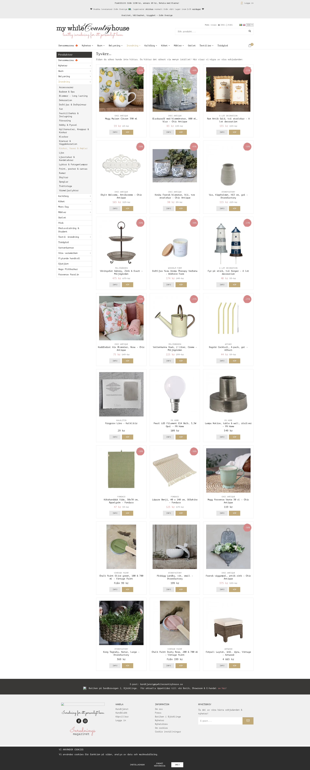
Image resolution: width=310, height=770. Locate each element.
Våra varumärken (68, 253)
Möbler (178, 45)
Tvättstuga (65, 186)
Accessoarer (66, 87)
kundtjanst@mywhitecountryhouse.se (161, 684)
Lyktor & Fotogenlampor (73, 164)
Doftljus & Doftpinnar (72, 104)
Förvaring (65, 120)
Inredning (132, 45)
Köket (164, 45)
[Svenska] (241, 25)
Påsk (60, 223)
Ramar (62, 173)
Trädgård (222, 45)
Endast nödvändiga (159, 764)
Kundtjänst (122, 709)
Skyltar (63, 177)
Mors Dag (63, 207)
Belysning (114, 45)
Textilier (205, 45)
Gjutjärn (63, 264)
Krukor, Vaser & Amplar (73, 148)
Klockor (63, 137)
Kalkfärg (150, 45)
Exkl (230, 25)
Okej (177, 765)
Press (158, 713)
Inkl (223, 25)
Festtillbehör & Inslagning (68, 115)
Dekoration (65, 100)
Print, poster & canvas (73, 169)
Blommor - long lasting (73, 96)
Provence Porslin (68, 274)
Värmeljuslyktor (68, 190)
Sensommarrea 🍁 (68, 45)
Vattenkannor (66, 248)
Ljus (61, 153)
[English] (244, 25)
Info (115, 132)
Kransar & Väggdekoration (68, 142)
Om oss (159, 709)
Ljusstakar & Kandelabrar (67, 158)
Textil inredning (68, 237)
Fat (61, 109)
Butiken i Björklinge (168, 716)
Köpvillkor (122, 716)
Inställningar (137, 765)
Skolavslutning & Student (68, 230)
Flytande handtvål (69, 258)
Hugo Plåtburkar (68, 269)
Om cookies (161, 728)
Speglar (63, 182)
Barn (99, 45)
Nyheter (86, 45)
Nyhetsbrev (161, 724)
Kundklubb (121, 713)
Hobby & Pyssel (68, 125)
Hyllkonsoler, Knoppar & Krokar (74, 131)
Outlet (192, 45)
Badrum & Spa (67, 92)
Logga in (248, 3)
